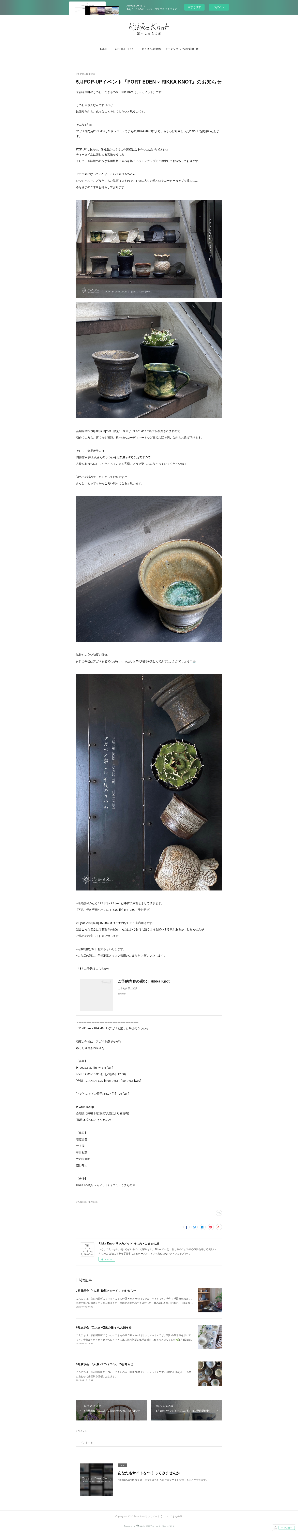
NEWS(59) (93, 1201)
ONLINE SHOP (124, 49)
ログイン (218, 7)
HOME (103, 49)
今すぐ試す (194, 7)
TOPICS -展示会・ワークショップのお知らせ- (170, 49)
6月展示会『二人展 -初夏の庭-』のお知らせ (104, 1327)
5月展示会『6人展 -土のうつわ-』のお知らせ (104, 1364)
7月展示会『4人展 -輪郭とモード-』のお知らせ (106, 1290)
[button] (103, 49)
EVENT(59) (81, 1201)
